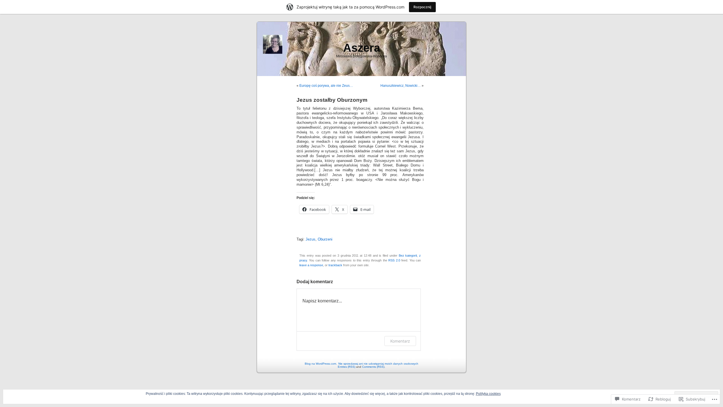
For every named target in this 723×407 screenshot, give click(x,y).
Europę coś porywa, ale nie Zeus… (326, 86)
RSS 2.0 (394, 260)
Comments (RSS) (373, 366)
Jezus (310, 239)
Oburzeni (325, 239)
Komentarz (400, 341)
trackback (335, 265)
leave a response (311, 265)
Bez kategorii (408, 255)
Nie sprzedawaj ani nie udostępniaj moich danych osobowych (378, 363)
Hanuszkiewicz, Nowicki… (400, 86)
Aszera (361, 48)
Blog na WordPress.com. (321, 363)
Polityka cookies (488, 394)
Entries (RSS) (346, 366)
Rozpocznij (422, 7)
